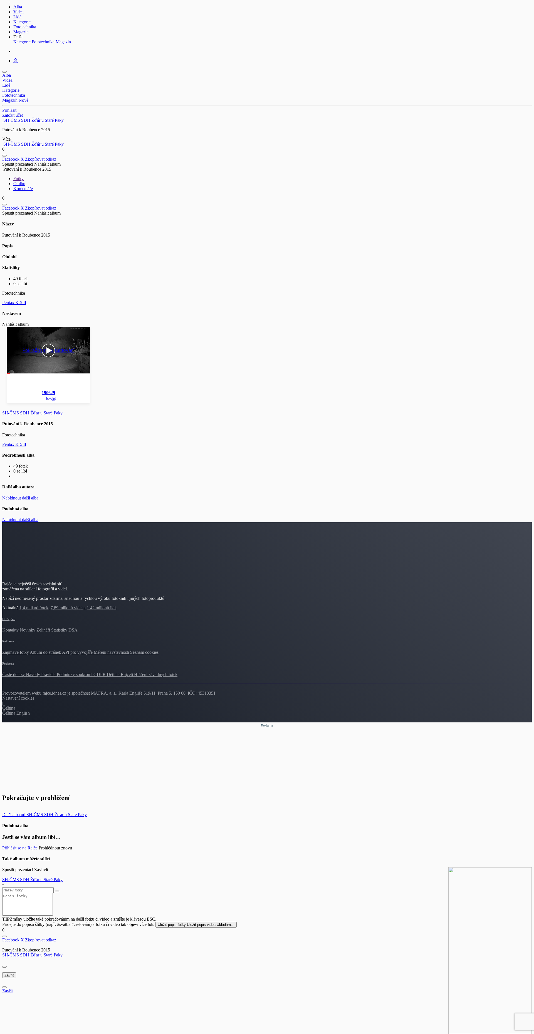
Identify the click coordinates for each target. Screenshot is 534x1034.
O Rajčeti (8, 619)
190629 (48, 392)
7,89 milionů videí (67, 607)
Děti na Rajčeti (120, 674)
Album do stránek (46, 652)
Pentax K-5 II (14, 302)
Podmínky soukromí (75, 674)
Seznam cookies (144, 652)
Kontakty (11, 630)
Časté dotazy (14, 674)
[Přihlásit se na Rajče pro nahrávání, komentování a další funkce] (15, 60)
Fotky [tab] (18, 178)
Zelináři (43, 630)
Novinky (28, 630)
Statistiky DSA (64, 630)
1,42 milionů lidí (101, 607)
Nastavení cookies (18, 698)
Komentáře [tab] (23, 188)
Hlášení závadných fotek (155, 674)
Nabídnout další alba (20, 498)
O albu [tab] (19, 183)
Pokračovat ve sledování (49, 350)
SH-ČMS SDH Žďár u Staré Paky (32, 955)
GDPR (100, 674)
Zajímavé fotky (16, 652)
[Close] (4, 967)
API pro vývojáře (78, 652)
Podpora (8, 663)
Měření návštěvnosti (112, 652)
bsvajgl (50, 399)
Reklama (8, 641)
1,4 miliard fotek (33, 607)
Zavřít (9, 975)
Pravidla (49, 674)
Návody (33, 674)
